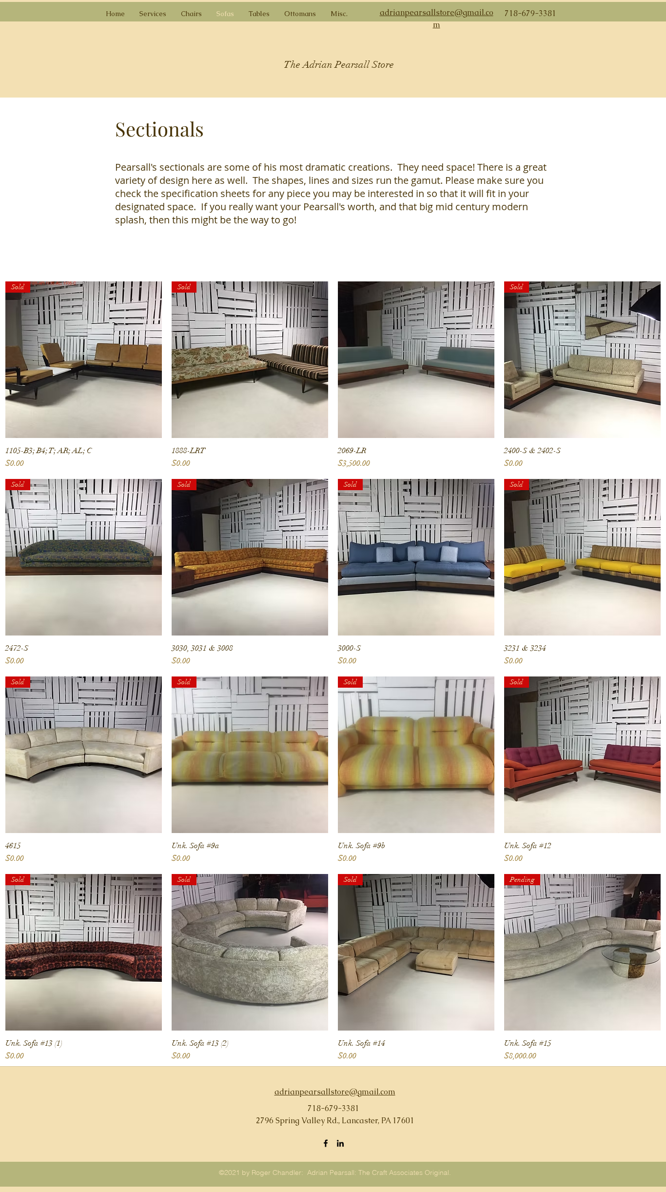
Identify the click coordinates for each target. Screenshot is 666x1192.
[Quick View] (416, 359)
